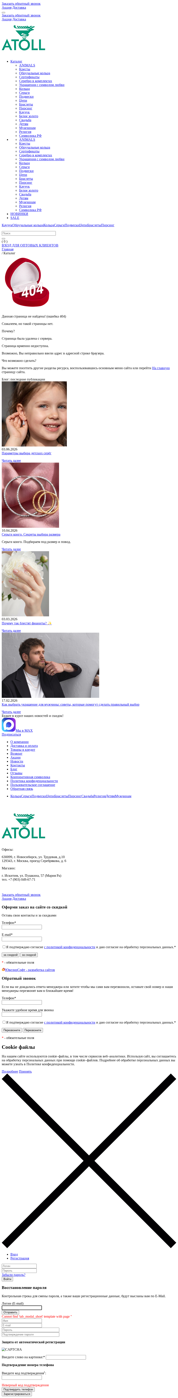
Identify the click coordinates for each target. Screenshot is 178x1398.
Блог (13, 769)
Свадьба (25, 120)
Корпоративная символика (30, 777)
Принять (25, 1071)
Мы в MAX (24, 730)
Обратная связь (21, 789)
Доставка (19, 7)
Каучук (24, 112)
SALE (14, 218)
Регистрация (19, 1258)
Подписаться (11, 734)
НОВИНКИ (19, 214)
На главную (161, 368)
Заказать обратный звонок (21, 3)
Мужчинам (27, 128)
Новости (16, 761)
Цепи (23, 100)
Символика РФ (30, 135)
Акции (15, 757)
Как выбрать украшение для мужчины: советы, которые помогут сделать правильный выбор (70, 704)
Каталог (16, 61)
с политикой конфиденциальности (69, 947)
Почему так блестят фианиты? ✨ (27, 623)
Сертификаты (29, 77)
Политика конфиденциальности (34, 781)
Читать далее (11, 460)
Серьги (24, 92)
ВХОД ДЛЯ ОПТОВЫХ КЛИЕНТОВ (30, 245)
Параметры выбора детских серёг (26, 453)
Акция (7, 7)
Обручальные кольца (34, 73)
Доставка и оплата (24, 746)
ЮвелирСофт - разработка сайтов (30, 970)
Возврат (16, 753)
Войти (7, 1279)
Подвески (26, 96)
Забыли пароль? (13, 1275)
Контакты (17, 765)
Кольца (24, 89)
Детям (23, 124)
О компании (19, 742)
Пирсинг (25, 108)
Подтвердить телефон (18, 1389)
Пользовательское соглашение (32, 785)
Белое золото (28, 116)
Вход (14, 1254)
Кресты (24, 69)
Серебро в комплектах (35, 81)
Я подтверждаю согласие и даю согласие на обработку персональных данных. (91, 947)
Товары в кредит (22, 749)
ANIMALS (27, 65)
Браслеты (26, 104)
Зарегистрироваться (16, 1394)
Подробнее (10, 1071)
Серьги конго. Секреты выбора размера (31, 534)
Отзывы (16, 773)
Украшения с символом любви (41, 85)
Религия (25, 132)
